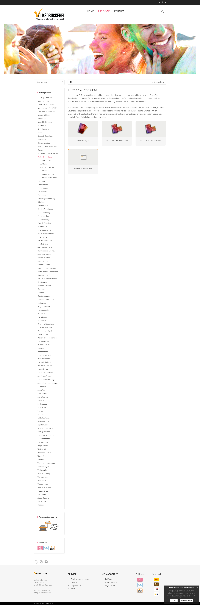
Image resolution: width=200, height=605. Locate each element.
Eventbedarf (42, 195)
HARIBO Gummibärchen (47, 279)
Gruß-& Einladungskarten (48, 268)
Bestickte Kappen (45, 122)
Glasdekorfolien (44, 261)
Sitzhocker (42, 387)
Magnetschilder (44, 307)
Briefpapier (42, 139)
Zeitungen (42, 494)
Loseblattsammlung (46, 300)
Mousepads (42, 313)
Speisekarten (43, 394)
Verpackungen (43, 467)
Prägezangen (43, 352)
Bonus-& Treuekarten (46, 136)
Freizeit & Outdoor (45, 240)
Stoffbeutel (42, 407)
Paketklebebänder (45, 327)
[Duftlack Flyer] (83, 128)
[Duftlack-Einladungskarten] (151, 128)
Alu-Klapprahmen (45, 98)
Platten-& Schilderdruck (47, 338)
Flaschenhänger (44, 220)
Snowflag (41, 390)
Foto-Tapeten (43, 237)
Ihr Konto (108, 579)
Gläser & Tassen (44, 265)
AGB (73, 588)
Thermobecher (44, 439)
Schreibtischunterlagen (47, 380)
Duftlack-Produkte (45, 157)
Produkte (104, 11)
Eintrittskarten (43, 192)
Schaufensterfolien (45, 373)
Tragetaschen (43, 446)
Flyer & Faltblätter (45, 223)
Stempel (41, 400)
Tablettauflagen (44, 418)
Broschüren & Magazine (47, 146)
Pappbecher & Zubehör (47, 331)
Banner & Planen (44, 115)
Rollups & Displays (45, 366)
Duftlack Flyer (45, 160)
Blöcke (40, 133)
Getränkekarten (44, 258)
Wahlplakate (43, 477)
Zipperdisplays (43, 498)
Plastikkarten (43, 334)
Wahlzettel (42, 480)
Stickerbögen (43, 404)
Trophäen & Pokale (45, 453)
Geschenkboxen (44, 254)
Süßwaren (41, 411)
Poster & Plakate (44, 345)
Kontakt (119, 11)
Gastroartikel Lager (45, 247)
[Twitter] (41, 562)
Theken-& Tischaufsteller (48, 435)
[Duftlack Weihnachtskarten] (117, 128)
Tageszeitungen (44, 421)
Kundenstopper (44, 296)
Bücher (40, 150)
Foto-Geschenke (44, 230)
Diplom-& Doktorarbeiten (48, 153)
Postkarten (42, 348)
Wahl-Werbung (44, 474)
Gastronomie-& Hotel (46, 251)
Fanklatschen (43, 206)
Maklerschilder (43, 310)
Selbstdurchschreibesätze (48, 383)
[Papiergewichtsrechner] (49, 526)
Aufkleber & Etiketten (46, 112)
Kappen (41, 293)
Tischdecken (43, 442)
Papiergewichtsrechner (80, 579)
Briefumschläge (44, 143)
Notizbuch (42, 320)
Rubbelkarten (43, 369)
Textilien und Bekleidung (47, 428)
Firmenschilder (43, 216)
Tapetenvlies (43, 425)
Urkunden (41, 460)
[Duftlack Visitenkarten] (83, 156)
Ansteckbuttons (44, 101)
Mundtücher (42, 317)
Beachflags (42, 119)
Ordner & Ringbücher (46, 324)
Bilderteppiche (43, 129)
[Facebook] (36, 562)
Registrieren (159, 2)
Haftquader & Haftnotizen (48, 272)
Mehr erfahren (186, 601)
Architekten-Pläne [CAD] (47, 108)
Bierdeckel (42, 126)
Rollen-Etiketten (44, 362)
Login (165, 2)
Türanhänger (43, 456)
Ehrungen (41, 181)
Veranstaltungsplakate (46, 463)
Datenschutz (76, 582)
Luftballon (42, 303)
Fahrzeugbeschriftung (46, 199)
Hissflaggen (42, 282)
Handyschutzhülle (45, 275)
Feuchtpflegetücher (45, 209)
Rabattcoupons (44, 359)
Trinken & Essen (44, 449)
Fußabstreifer (43, 244)
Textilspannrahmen (45, 432)
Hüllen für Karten (44, 286)
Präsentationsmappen (46, 355)
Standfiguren (43, 397)
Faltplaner (41, 202)
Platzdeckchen (43, 341)
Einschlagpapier (44, 185)
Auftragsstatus (111, 582)
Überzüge (41, 505)
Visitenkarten (43, 470)
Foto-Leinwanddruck (46, 233)
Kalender (41, 289)
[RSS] (46, 562)
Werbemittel (43, 484)
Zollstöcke (42, 501)
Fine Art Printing (44, 213)
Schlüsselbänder (44, 376)
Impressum (76, 585)
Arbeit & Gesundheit (46, 105)
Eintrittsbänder (43, 188)
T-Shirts (41, 414)
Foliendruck (42, 226)
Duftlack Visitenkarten (48, 178)
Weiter (173, 601)
